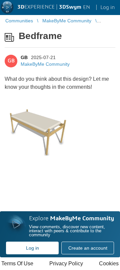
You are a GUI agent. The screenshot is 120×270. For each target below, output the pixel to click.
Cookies (109, 263)
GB (24, 57)
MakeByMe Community (45, 64)
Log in (32, 248)
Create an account (87, 248)
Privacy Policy (66, 263)
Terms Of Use (17, 263)
